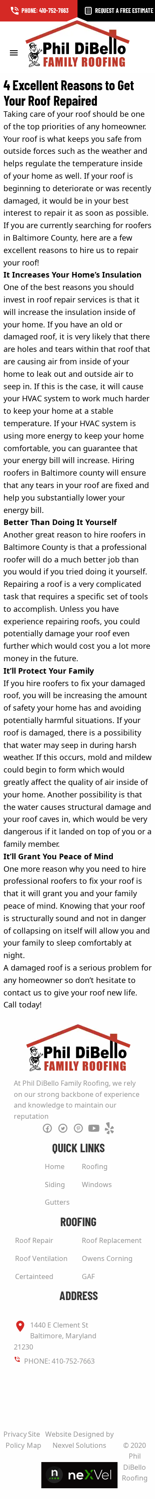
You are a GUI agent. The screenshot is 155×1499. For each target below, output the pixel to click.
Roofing (95, 1166)
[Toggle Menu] (13, 52)
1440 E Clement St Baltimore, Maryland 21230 (55, 1336)
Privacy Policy (15, 1439)
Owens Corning (107, 1258)
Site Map (34, 1439)
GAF (88, 1276)
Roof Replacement (112, 1240)
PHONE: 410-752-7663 (59, 1361)
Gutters (57, 1202)
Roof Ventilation (41, 1258)
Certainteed (34, 1276)
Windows (97, 1184)
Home (55, 1166)
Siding (55, 1184)
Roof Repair (34, 1240)
